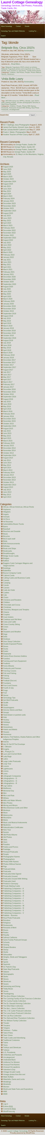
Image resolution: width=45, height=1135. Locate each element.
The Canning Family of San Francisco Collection (22, 999)
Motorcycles (7, 815)
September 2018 (9, 338)
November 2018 (9, 333)
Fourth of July (8, 688)
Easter (5, 651)
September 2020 (9, 284)
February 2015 (9, 443)
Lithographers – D (10, 778)
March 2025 (7, 177)
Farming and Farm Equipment (14, 661)
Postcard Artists (9, 869)
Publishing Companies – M (13, 906)
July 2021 (7, 260)
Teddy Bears (8, 989)
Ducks (5, 649)
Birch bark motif (9, 539)
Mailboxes (7, 788)
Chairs (5, 597)
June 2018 (7, 345)
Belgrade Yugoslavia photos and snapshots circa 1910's (20, 69)
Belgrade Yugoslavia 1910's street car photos (21, 67)
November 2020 (9, 279)
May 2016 (7, 406)
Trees (5, 1045)
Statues (6, 972)
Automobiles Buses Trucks (13, 524)
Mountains (7, 818)
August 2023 (8, 213)
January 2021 (8, 274)
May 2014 (7, 465)
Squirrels (6, 964)
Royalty (6, 935)
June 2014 (7, 463)
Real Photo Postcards (11, 918)
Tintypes (6, 1028)
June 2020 (7, 291)
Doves (5, 646)
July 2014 (7, 460)
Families (6, 659)
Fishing (6, 676)
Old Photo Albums (10, 835)
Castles (6, 593)
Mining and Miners (10, 805)
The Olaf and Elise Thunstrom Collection (19, 1018)
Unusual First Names (11, 1065)
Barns (5, 526)
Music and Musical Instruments (15, 822)
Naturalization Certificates (13, 827)
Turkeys (6, 1050)
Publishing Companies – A (13, 888)
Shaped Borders (9, 947)
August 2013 (8, 487)
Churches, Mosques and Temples (16, 610)
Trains (5, 1043)
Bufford (6, 561)
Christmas (7, 607)
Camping (6, 583)
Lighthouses (8, 769)
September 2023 (9, 211)
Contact (18, 26)
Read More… (16, 64)
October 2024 (8, 179)
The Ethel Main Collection (13, 1006)
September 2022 (9, 238)
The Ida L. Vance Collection (14, 1008)
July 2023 (7, 216)
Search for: (4, 115)
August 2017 (8, 370)
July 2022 (7, 243)
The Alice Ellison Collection (14, 996)
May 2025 (7, 172)
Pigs (5, 866)
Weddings (7, 1082)
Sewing (6, 945)
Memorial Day (8, 791)
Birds (5, 541)
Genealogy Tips (9, 698)
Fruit (5, 693)
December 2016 (9, 389)
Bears (5, 534)
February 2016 (9, 414)
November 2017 (9, 362)
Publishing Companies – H (13, 896)
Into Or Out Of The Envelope (14, 744)
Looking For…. (33, 31)
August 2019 (8, 316)
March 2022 (7, 252)
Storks (5, 976)
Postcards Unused (10, 876)
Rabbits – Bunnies (10, 915)
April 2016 (7, 409)
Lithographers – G (10, 781)
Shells (5, 952)
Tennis (5, 991)
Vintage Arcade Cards (11, 1072)
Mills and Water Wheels (12, 800)
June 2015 (7, 433)
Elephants (7, 654)
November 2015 (9, 421)
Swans (6, 984)
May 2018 (7, 348)
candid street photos (34, 71)
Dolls (5, 637)
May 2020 (7, 294)
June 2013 (7, 492)
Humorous (7, 734)
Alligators (6, 512)
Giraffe (5, 703)
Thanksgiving (8, 994)
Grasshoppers (8, 707)
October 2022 (8, 235)
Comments (9, 1109)
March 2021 (7, 269)
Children (13, 72)
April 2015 (7, 438)
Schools (6, 942)
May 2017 (7, 377)
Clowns (6, 612)
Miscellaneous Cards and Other (15, 808)
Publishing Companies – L (13, 903)
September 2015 (9, 426)
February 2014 (9, 472)
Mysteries (7, 825)
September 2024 (9, 181)
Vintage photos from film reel (14, 1074)
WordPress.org (9, 1111)
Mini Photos (7, 803)
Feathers (6, 663)
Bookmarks (7, 551)
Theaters (6, 1025)
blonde (3, 71)
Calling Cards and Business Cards (16, 578)
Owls (5, 840)
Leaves (6, 766)
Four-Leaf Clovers (10, 685)
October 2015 (8, 424)
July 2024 (7, 186)
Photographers (9, 859)
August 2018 (8, 340)
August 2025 (8, 167)
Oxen (5, 842)
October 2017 (8, 365)
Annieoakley (29, 51)
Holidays (6, 722)
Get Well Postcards (10, 700)
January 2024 (8, 201)
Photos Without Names (12, 864)
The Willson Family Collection (14, 1021)
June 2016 (7, 404)
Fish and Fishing (9, 673)
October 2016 (8, 394)
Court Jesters (8, 617)
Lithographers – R (10, 783)
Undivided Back (9, 1060)
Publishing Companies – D (13, 891)
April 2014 (7, 468)
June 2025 (7, 169)
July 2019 (7, 318)
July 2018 (7, 343)
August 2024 (8, 184)
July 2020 (7, 289)
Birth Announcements (11, 544)
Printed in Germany (10, 884)
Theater (6, 1023)
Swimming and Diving (11, 986)
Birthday (6, 546)
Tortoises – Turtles (10, 1030)
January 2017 (8, 387)
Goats (5, 705)
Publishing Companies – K (13, 901)
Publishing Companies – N (13, 908)
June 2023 (7, 218)
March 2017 (7, 382)
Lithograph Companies (12, 776)
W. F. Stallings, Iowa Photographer (16, 125)
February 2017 (9, 384)
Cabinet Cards (8, 575)
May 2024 (7, 191)
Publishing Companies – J (13, 898)
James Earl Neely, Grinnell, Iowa (15, 127)
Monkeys (6, 810)
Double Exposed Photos (12, 644)
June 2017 (7, 375)
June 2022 (7, 245)
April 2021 (7, 267)
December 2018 (9, 331)
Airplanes (7, 509)
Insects (6, 742)
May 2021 (7, 264)
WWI (5, 1091)
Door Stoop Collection (11, 641)
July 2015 (7, 431)
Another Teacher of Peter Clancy (15, 134)
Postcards (4, 108)
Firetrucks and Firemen (12, 668)
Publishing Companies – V (13, 913)
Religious (7, 923)
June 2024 (7, 189)
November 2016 (9, 392)
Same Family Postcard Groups (15, 940)
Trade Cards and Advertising (14, 1038)
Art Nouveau (8, 522)
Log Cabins (7, 786)
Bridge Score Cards (10, 556)
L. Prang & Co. (9, 751)
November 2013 (9, 480)
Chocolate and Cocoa (11, 605)
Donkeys (6, 639)
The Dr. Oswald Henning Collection (17, 1003)
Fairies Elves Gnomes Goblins (15, 656)
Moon (5, 813)
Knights (6, 749)
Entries (8, 1106)
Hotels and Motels (10, 729)
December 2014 (9, 448)
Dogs (5, 634)
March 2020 (7, 299)
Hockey (6, 720)
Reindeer (6, 920)
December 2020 (9, 277)
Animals (6, 517)
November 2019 (9, 309)
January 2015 (8, 445)
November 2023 (9, 206)
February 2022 (9, 255)
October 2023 (8, 208)
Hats (5, 717)
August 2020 (8, 287)
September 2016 (9, 397)
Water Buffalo (8, 1077)
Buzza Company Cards (12, 573)
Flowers (6, 678)
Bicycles (6, 536)
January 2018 (8, 358)
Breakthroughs (9, 553)
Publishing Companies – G (13, 893)
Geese (5, 695)
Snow (5, 959)
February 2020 (9, 301)
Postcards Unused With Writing (20, 108)
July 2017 (7, 372)
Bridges (6, 558)
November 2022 (9, 233)
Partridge (6, 849)
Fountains (7, 683)
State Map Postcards (11, 969)
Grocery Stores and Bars (12, 710)
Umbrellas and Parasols (12, 1055)
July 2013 (7, 490)
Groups (6, 712)
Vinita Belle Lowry (12, 78)
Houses (6, 732)
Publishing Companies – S (13, 910)
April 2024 (7, 194)
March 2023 (7, 225)
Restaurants (8, 925)
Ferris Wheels (8, 666)
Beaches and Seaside (11, 531)
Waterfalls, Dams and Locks (14, 1079)
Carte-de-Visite (9, 590)
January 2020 (8, 304)
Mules (5, 820)
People (27, 72)
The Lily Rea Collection (12, 1016)
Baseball (6, 529)
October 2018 (8, 335)
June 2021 (7, 262)
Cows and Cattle (9, 622)
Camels (6, 580)
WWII (5, 1094)
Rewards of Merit (9, 928)
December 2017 (9, 360)
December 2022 (9, 230)
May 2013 (7, 495)
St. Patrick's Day (9, 967)
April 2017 (7, 379)
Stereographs (8, 974)
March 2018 (7, 353)
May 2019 (7, 321)
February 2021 (9, 272)
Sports (5, 962)
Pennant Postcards (10, 852)
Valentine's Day (9, 1069)
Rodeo (5, 932)
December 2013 (9, 477)
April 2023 (7, 223)
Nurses (6, 832)
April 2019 (7, 323)
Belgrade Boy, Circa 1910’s (18, 47)
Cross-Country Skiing (11, 624)
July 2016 (7, 401)
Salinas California (10, 937)
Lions (5, 774)
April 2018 (7, 350)
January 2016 (8, 416)
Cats (5, 595)
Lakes (5, 759)
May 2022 (7, 247)
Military (6, 798)
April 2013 (7, 497)
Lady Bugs (7, 756)
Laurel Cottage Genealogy (17, 1131)
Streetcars (10, 74)
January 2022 (8, 257)
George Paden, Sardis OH (26, 145)
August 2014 (8, 458)
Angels (6, 514)
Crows (5, 627)
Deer (5, 629)
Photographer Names (11, 857)
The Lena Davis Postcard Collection (17, 1013)
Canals (6, 585)
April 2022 (7, 250)
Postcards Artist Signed (12, 874)
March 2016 (7, 411)
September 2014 (9, 455)
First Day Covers (9, 671)
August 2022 (8, 240)
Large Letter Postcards (12, 761)
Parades (6, 844)
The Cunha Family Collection (14, 1001)
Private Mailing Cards (11, 886)
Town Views (8, 1035)
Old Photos (20, 72)
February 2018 (9, 355)
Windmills (7, 1084)
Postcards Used (9, 881)
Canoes (6, 588)
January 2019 (8, 328)
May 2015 (7, 436)
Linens (5, 771)
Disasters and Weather (12, 632)
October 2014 (8, 453)
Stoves (6, 979)
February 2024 (9, 198)
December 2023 (9, 203)
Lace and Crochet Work (12, 754)
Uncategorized (14, 109)
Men (5, 793)
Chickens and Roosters (12, 600)
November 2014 (9, 450)
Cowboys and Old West (12, 619)
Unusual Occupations (11, 1067)
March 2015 (7, 441)
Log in (5, 1104)
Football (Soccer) (9, 681)
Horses (6, 725)
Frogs (5, 690)
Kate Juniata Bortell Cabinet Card (16, 130)
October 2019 (8, 311)
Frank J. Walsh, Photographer (14, 132)
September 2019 (9, 314)
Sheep (5, 950)
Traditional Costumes (11, 1040)
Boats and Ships (9, 548)
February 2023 (9, 228)
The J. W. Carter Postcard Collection (17, 1011)
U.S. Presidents (9, 1052)
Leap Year (7, 764)
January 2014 (8, 475)
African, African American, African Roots (18, 507)
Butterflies (7, 570)
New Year (7, 830)
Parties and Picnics (10, 847)
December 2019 (9, 306)
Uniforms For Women (11, 1062)
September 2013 (9, 485)
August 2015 (8, 428)
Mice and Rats (8, 795)
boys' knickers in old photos (16, 71)
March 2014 (7, 470)
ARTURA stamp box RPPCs (15, 101)
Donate (27, 26)
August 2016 (8, 399)
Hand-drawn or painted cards (14, 715)
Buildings (6, 568)
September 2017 (9, 367)
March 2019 (7, 326)
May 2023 (7, 220)
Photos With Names (29, 106)
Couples (6, 614)
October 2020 (8, 282)
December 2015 (9, 419)
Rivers (5, 930)
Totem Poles (8, 1033)
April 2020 (7, 296)
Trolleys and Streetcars (12, 1047)
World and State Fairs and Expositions (18, 1089)
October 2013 (8, 482)
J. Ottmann (7, 747)
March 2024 (7, 196)
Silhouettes (7, 955)
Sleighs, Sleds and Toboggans (15, 957)
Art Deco (6, 519)
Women (6, 1087)
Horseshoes (8, 727)
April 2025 (7, 174)
